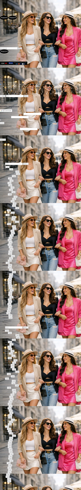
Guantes (6, 285)
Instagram (5, 13)
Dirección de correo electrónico (10, 129)
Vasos (6, 308)
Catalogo (5, 315)
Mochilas (7, 247)
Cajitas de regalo (8, 176)
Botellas (6, 301)
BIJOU (4, 215)
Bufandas (7, 269)
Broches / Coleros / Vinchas (10, 173)
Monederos (7, 249)
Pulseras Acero (8, 212)
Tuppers (5, 311)
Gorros (6, 283)
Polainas (6, 292)
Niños (4, 263)
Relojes (6, 194)
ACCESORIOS (6, 169)
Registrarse (3, 139)
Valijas (6, 260)
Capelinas (7, 274)
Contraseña (5, 117)
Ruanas (6, 294)
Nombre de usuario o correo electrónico (11, 114)
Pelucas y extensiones (9, 196)
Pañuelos (7, 288)
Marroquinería (7, 233)
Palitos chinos (7, 187)
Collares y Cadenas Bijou (10, 221)
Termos (6, 306)
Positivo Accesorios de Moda (6, 22)
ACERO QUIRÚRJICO (8, 203)
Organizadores (8, 256)
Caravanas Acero (8, 205)
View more (2, 98)
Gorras (6, 281)
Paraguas (7, 189)
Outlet (4, 313)
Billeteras (7, 237)
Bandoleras (7, 235)
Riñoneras (7, 258)
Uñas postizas (8, 201)
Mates (6, 304)
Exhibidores (7, 180)
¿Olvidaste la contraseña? (6, 126)
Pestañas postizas (8, 199)
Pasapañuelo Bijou (8, 228)
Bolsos (6, 240)
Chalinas (7, 276)
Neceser (6, 253)
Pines (6, 224)
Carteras (6, 242)
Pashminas (7, 290)
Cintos (6, 244)
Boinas (6, 267)
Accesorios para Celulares (10, 171)
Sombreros (7, 297)
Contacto (4, 69)
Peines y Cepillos (8, 192)
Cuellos (6, 278)
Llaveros (6, 185)
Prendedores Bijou (8, 226)
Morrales (6, 251)
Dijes (6, 210)
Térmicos (5, 299)
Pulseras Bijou (7, 231)
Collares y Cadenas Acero (10, 208)
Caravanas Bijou (8, 217)
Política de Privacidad (7, 71)
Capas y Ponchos (8, 272)
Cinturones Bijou (8, 219)
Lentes (6, 183)
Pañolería (5, 265)
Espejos (6, 178)
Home (4, 167)
